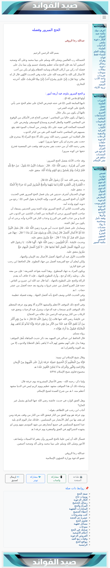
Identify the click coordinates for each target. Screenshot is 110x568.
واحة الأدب (99, 78)
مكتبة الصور (99, 242)
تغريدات (101, 75)
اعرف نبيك (100, 30)
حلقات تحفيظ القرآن (102, 145)
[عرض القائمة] (104, 17)
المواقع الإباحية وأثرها (101, 212)
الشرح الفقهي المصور (101, 236)
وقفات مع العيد (79, 538)
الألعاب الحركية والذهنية (101, 130)
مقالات (101, 69)
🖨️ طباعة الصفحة (77, 478)
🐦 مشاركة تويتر (35, 478)
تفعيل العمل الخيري (102, 109)
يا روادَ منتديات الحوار (101, 227)
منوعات (101, 72)
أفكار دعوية (99, 39)
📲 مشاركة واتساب (56, 478)
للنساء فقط (99, 54)
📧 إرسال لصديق (14, 478)
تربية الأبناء (100, 87)
